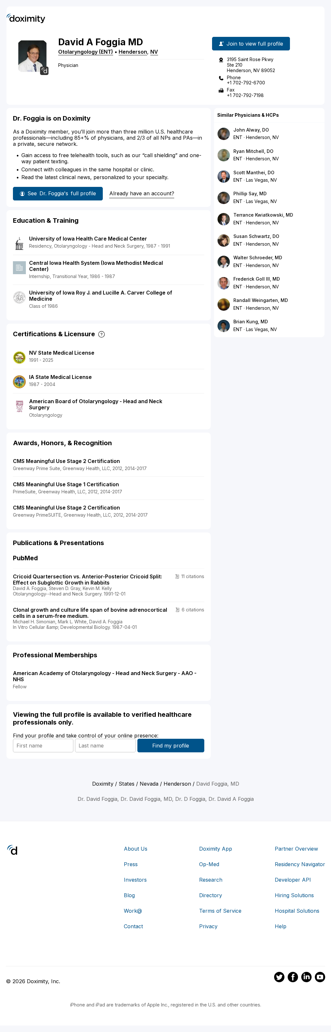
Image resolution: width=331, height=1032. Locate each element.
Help (280, 926)
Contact (133, 926)
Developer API (293, 879)
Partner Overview (296, 848)
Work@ (133, 911)
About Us (135, 848)
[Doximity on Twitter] (279, 978)
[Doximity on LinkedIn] (306, 978)
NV (154, 51)
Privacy (208, 926)
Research (210, 879)
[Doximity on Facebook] (293, 978)
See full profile (61, 193)
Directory (210, 895)
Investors (135, 879)
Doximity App (215, 848)
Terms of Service (220, 911)
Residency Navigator (300, 864)
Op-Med (209, 864)
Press (131, 864)
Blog (129, 895)
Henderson (133, 51)
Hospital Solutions (297, 911)
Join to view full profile (255, 43)
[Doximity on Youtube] (320, 978)
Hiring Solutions (294, 895)
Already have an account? (141, 193)
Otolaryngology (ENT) (85, 51)
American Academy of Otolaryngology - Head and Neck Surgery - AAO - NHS (105, 676)
